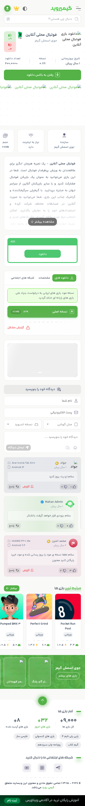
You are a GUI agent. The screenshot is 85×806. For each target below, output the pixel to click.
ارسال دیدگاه (16, 447)
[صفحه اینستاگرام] (42, 767)
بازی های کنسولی (44, 736)
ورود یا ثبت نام (7, 8)
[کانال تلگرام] (58, 767)
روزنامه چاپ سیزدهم (49, 745)
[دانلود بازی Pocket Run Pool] (68, 621)
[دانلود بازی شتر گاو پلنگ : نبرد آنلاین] (39, 672)
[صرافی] (42, 360)
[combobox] (62, 424)
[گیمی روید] (61, 8)
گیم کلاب (73, 745)
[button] (50, 372)
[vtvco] (42, 800)
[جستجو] (76, 19)
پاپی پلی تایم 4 (70, 736)
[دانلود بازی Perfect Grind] (39, 621)
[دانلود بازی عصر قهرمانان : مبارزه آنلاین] (14, 672)
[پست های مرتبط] (11, 588)
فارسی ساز (22, 736)
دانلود (43, 254)
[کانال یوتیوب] (26, 767)
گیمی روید (48, 787)
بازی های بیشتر (67, 676)
